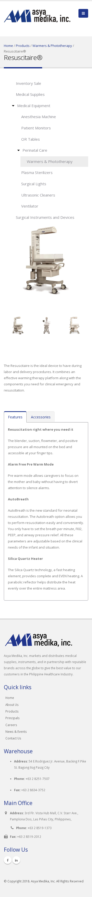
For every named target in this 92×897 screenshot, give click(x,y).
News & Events (16, 731)
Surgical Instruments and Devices (45, 217)
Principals (12, 718)
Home (8, 45)
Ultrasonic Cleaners (38, 195)
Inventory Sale (28, 83)
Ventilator (29, 206)
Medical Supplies (30, 94)
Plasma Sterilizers (37, 172)
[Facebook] (8, 860)
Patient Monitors (36, 127)
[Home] (37, 12)
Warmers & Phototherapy (52, 45)
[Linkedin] (16, 860)
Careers (11, 725)
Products (23, 45)
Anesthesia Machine (38, 116)
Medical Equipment (33, 105)
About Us (12, 705)
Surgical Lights (33, 183)
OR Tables (30, 139)
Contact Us (13, 738)
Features (15, 417)
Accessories (41, 417)
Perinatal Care (34, 150)
